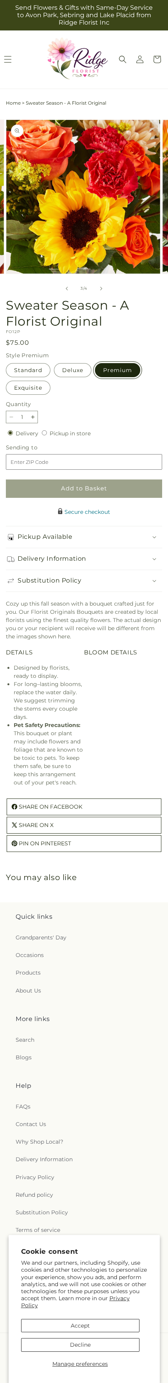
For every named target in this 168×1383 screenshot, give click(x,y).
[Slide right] (101, 288)
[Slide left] (66, 288)
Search (25, 1039)
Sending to (33, 448)
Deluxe (72, 370)
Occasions (30, 955)
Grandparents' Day (41, 937)
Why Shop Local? (39, 1141)
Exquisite (28, 387)
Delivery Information (44, 1159)
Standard (28, 370)
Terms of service (38, 1229)
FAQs (23, 1106)
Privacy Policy (35, 1177)
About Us (28, 990)
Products (28, 972)
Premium (117, 370)
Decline (80, 1344)
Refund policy (34, 1194)
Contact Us (31, 1124)
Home (13, 103)
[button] (122, 59)
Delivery (28, 433)
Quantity (18, 404)
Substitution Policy (42, 1212)
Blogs (24, 1057)
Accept (80, 1325)
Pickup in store (70, 433)
